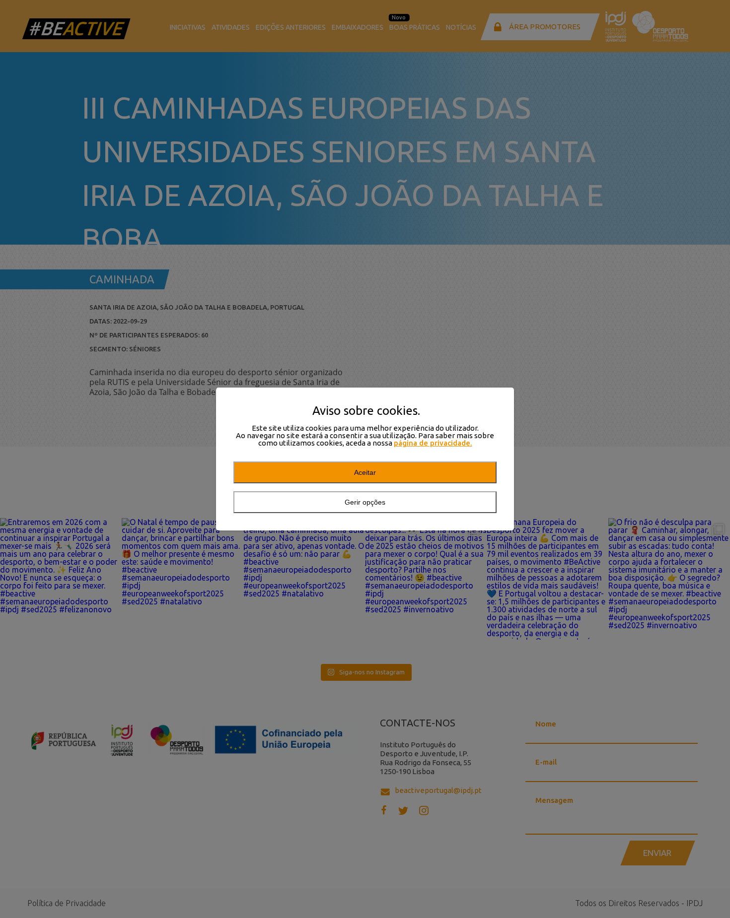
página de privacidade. (433, 443)
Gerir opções (365, 502)
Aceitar (365, 472)
